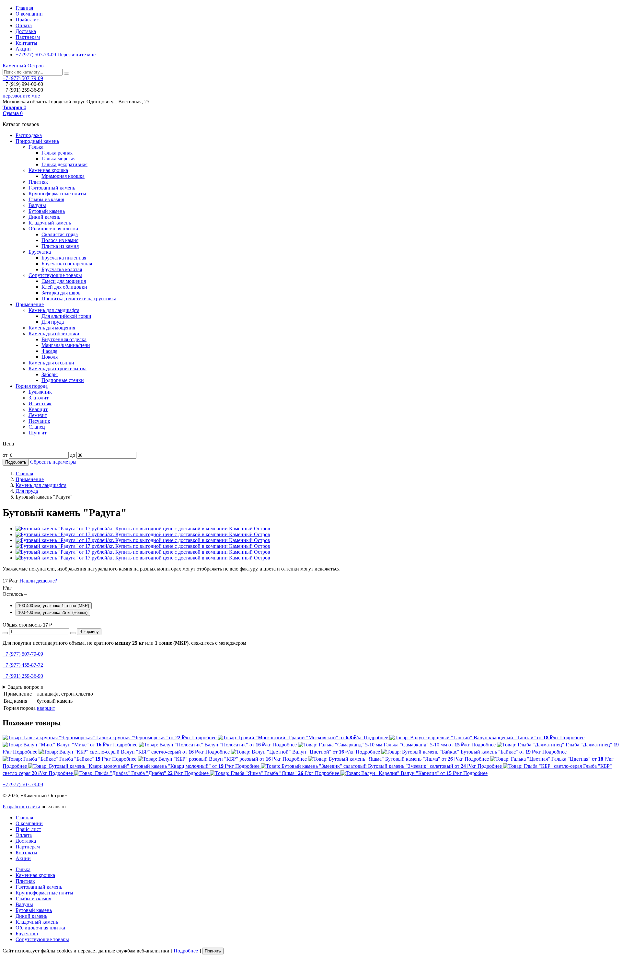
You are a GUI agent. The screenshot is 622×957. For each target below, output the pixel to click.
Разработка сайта (21, 806)
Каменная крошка (48, 170)
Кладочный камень (50, 222)
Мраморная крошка (63, 176)
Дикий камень (44, 217)
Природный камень (37, 141)
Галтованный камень (52, 187)
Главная (24, 8)
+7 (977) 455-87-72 (23, 665)
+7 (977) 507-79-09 (36, 54)
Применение (30, 304)
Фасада (49, 351)
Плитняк (38, 182)
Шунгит (38, 432)
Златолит (39, 397)
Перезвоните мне (76, 54)
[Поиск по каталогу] (66, 74)
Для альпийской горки (66, 316)
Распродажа (29, 135)
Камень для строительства (57, 368)
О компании (29, 14)
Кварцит (38, 409)
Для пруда (52, 322)
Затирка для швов (61, 292)
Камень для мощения (52, 327)
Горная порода (32, 386)
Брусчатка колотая (61, 269)
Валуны (37, 205)
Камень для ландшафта (54, 310)
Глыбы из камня (46, 199)
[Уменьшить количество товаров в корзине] (5, 633)
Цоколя (49, 357)
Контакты (26, 43)
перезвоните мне (21, 95)
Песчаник (39, 421)
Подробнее (186, 950)
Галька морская (58, 158)
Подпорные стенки (62, 380)
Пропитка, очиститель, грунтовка (78, 298)
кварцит (46, 708)
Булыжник (40, 392)
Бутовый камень (47, 211)
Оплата (24, 25)
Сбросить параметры (53, 462)
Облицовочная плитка (53, 228)
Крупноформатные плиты (57, 193)
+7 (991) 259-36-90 (23, 676)
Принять (213, 951)
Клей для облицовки (64, 287)
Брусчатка (40, 252)
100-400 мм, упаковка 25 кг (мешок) (52, 612)
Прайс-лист (28, 19)
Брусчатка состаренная (66, 263)
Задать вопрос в (25, 687)
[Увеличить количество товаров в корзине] (72, 633)
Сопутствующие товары (55, 275)
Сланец (37, 427)
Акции (23, 49)
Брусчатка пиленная (63, 257)
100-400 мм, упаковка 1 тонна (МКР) (53, 605)
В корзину (89, 631)
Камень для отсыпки (51, 362)
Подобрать (15, 462)
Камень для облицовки (54, 333)
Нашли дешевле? (38, 580)
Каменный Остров (23, 65)
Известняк (40, 403)
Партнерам (28, 37)
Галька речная (57, 153)
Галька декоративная (64, 164)
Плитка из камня (60, 246)
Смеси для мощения (63, 281)
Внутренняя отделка (63, 339)
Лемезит (38, 415)
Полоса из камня (59, 240)
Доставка (26, 31)
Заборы (49, 374)
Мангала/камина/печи (65, 345)
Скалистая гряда (59, 234)
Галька (36, 147)
